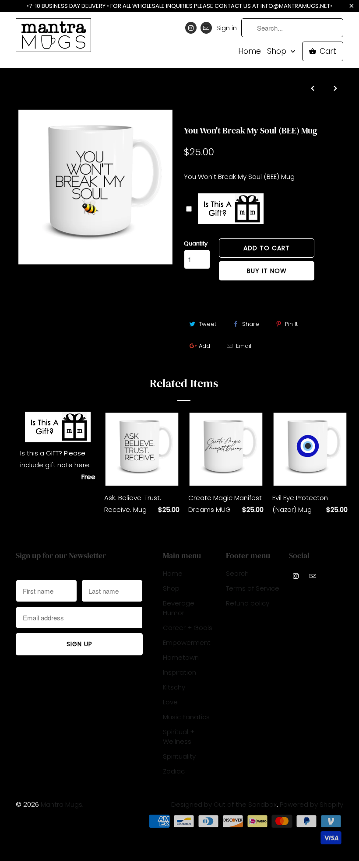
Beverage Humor (178, 607)
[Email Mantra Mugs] (206, 28)
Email (243, 346)
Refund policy (247, 603)
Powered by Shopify (311, 804)
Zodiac (174, 771)
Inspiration (179, 672)
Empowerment (187, 642)
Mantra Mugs (61, 804)
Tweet (207, 324)
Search (237, 573)
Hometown (181, 657)
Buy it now (267, 270)
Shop (278, 51)
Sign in (226, 27)
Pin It (291, 324)
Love (170, 702)
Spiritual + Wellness (178, 736)
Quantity (196, 243)
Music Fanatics (186, 716)
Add (204, 346)
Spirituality (203, 113)
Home (249, 51)
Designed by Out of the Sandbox (224, 804)
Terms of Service (252, 588)
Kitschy (174, 687)
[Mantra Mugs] (53, 37)
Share (250, 324)
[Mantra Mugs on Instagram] (191, 28)
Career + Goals (187, 627)
